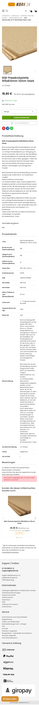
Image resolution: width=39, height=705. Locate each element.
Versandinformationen (10, 552)
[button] (35, 45)
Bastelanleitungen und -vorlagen (14, 624)
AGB (3, 602)
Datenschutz (7, 607)
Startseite (6, 16)
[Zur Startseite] (19, 8)
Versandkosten (29, 94)
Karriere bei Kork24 (9, 595)
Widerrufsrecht (7, 597)
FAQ (3, 626)
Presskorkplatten (15, 18)
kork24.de (15, 16)
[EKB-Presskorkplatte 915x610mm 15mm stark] (19, 519)
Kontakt (5, 628)
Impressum (6, 600)
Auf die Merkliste (21, 123)
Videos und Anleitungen (11, 622)
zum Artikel (19, 533)
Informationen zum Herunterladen (14, 617)
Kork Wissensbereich (9, 638)
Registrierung (7, 619)
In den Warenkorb (21, 118)
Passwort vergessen (9, 631)
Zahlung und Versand (10, 604)
